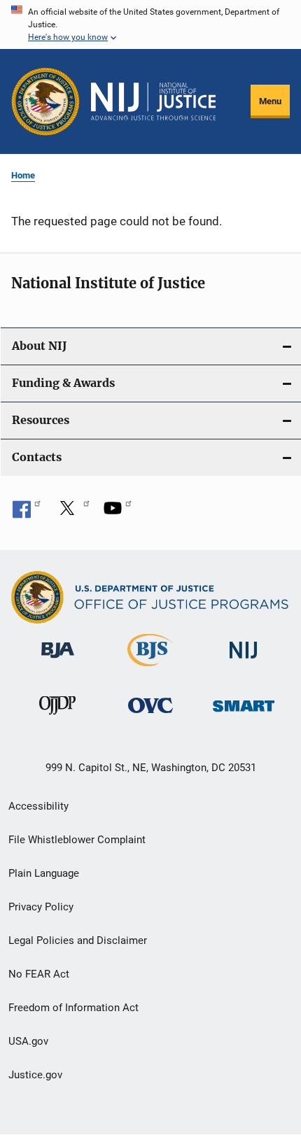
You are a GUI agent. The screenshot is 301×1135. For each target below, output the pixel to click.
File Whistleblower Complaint (77, 839)
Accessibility (38, 806)
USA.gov (28, 1041)
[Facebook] (26, 513)
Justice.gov (35, 1075)
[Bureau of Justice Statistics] (150, 669)
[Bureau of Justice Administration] (57, 660)
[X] (72, 513)
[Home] (153, 101)
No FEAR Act (38, 974)
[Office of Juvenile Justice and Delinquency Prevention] (57, 717)
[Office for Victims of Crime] (150, 715)
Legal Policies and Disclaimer (77, 940)
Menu (270, 101)
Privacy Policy (41, 907)
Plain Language (43, 873)
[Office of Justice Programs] (45, 101)
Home (23, 175)
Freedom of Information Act (73, 1007)
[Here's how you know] (150, 24)
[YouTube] (117, 513)
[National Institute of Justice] (244, 661)
